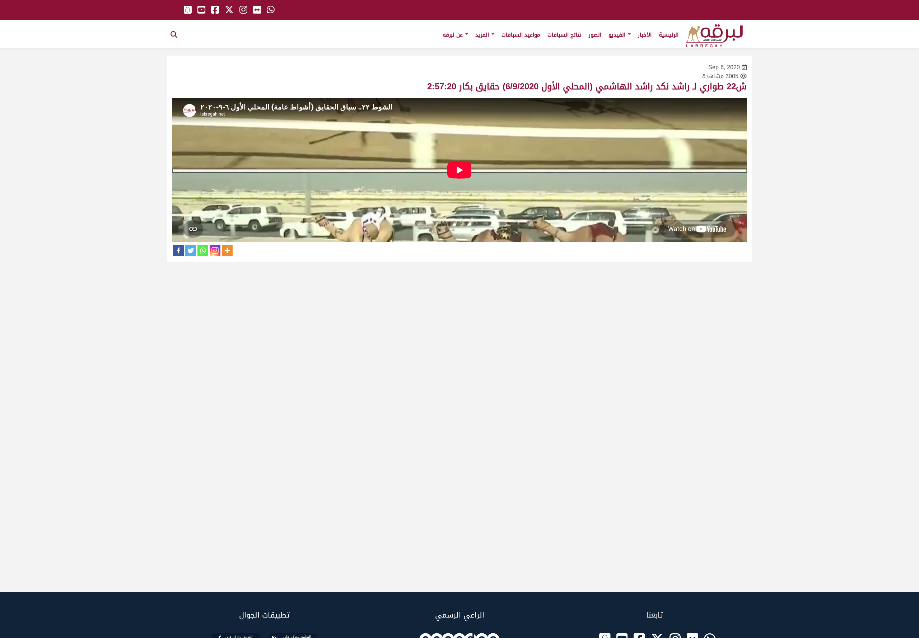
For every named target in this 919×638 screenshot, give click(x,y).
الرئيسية (668, 35)
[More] (227, 250)
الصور (595, 35)
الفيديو (617, 35)
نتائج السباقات (564, 35)
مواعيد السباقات (521, 35)
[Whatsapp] (202, 250)
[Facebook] (178, 250)
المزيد (483, 35)
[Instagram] (215, 250)
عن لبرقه (454, 35)
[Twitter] (190, 250)
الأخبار (645, 35)
